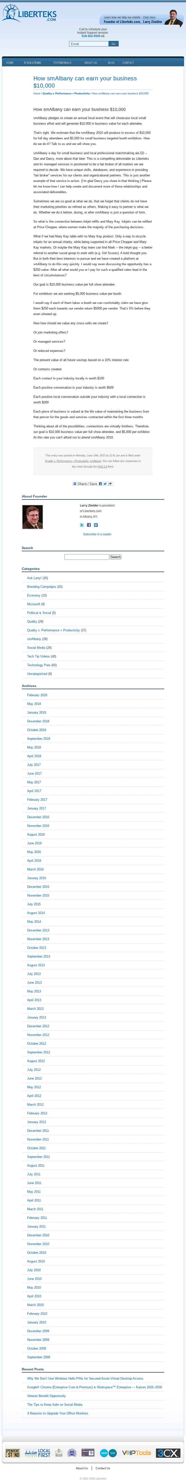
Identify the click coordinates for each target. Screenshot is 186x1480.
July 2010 (34, 1270)
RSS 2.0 (102, 466)
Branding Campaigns (41, 587)
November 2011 (38, 1139)
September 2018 (38, 738)
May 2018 (34, 747)
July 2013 (34, 974)
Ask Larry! (34, 578)
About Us (82, 1468)
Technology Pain (38, 665)
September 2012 (38, 1052)
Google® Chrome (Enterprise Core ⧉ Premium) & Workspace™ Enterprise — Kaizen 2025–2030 (94, 1387)
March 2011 (35, 1209)
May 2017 (34, 782)
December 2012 (38, 1026)
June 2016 (34, 843)
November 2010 (38, 1244)
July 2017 (34, 765)
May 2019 (34, 704)
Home (36, 93)
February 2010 (37, 1313)
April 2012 (34, 1096)
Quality (32, 621)
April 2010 (34, 1296)
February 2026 (37, 695)
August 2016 (36, 834)
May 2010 (34, 1287)
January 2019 (36, 712)
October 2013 (36, 948)
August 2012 (36, 1061)
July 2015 (34, 904)
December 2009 (38, 1331)
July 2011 (33, 1174)
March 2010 (35, 1305)
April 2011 (34, 1200)
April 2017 (34, 791)
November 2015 (38, 895)
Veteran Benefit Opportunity (46, 1396)
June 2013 (34, 982)
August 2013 (36, 965)
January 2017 (36, 808)
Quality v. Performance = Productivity (66, 461)
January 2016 (36, 878)
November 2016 (38, 826)
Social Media (36, 647)
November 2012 (38, 1035)
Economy (33, 595)
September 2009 (38, 1357)
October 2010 (36, 1252)
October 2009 (36, 1348)
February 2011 (37, 1218)
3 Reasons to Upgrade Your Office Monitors (57, 1413)
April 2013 (34, 1000)
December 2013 (38, 930)
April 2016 (34, 860)
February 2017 (37, 799)
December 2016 (38, 817)
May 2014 (34, 921)
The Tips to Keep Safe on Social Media (54, 1404)
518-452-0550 (91, 36)
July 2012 (34, 1070)
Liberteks (29, 13)
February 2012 (37, 1113)
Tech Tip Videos (38, 656)
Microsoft (33, 604)
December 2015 (38, 887)
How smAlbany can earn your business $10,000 (120, 93)
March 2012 (35, 1104)
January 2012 (36, 1122)
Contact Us (103, 1468)
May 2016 (34, 852)
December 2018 (38, 721)
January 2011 (36, 1226)
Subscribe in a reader (97, 534)
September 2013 (38, 956)
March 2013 (35, 1009)
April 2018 (34, 756)
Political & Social (39, 613)
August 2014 (36, 913)
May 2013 (34, 991)
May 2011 (34, 1191)
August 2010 (36, 1261)
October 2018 (36, 730)
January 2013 (36, 1017)
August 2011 (36, 1165)
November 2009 (38, 1340)
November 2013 (38, 939)
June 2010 (34, 1279)
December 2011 (38, 1131)
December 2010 (38, 1235)
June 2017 (34, 773)
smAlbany (95, 461)
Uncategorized (37, 674)
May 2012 (34, 1087)
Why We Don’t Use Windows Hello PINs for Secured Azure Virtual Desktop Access (85, 1378)
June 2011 (34, 1183)
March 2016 (35, 869)
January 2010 (36, 1322)
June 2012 (34, 1078)
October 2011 (36, 1148)
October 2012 (36, 1043)
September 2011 (38, 1157)
